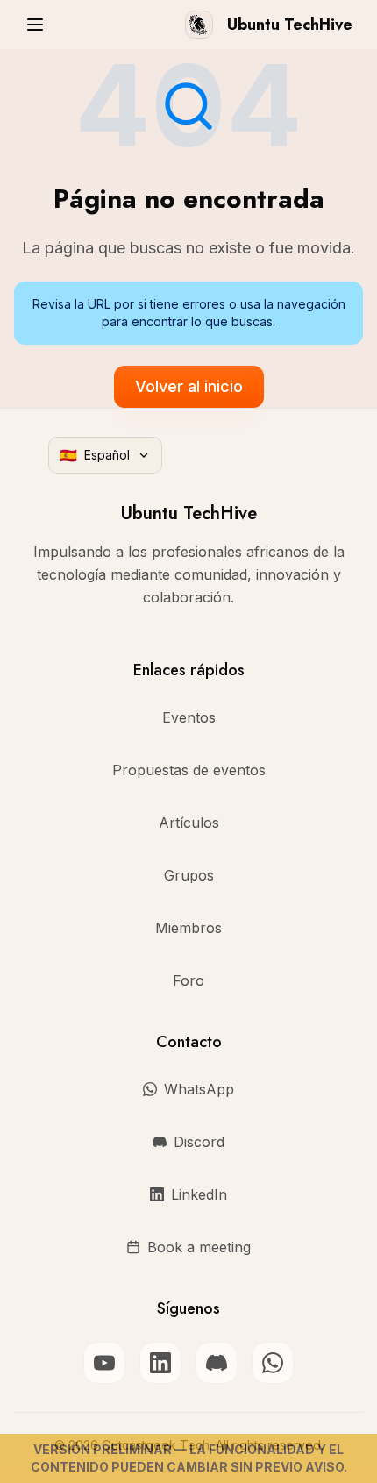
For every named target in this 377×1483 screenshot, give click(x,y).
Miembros (188, 928)
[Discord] (217, 1363)
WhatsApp (199, 1089)
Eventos (189, 717)
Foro (188, 980)
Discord (199, 1142)
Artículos (189, 822)
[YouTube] (104, 1363)
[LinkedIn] (160, 1363)
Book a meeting (199, 1247)
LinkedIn (199, 1194)
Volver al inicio (189, 386)
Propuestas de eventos (189, 770)
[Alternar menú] (35, 24)
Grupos (189, 875)
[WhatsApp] (273, 1363)
